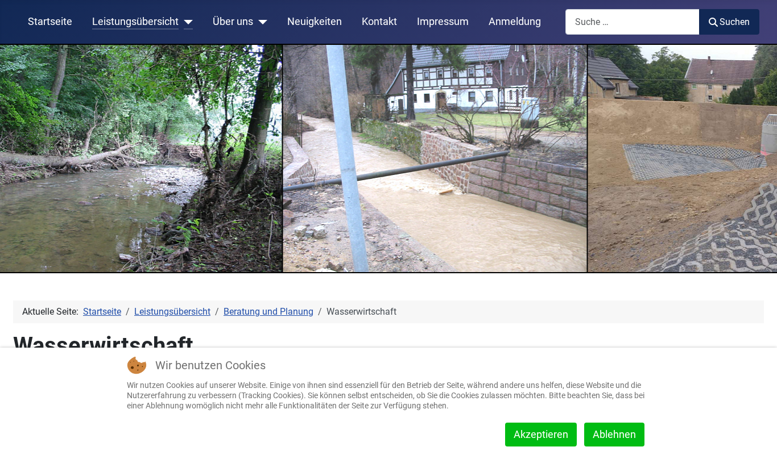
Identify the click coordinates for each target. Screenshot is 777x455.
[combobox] (632, 22)
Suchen (735, 21)
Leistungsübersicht (135, 21)
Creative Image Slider (739, 265)
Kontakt (379, 21)
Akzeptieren (541, 434)
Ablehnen (614, 434)
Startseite (50, 21)
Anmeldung (515, 21)
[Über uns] (260, 21)
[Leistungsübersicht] (186, 21)
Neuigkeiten (314, 21)
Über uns (233, 21)
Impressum (443, 21)
